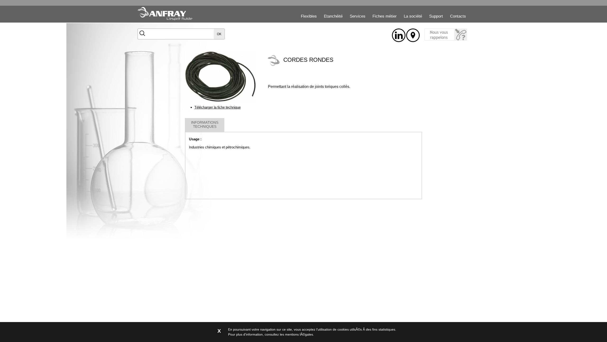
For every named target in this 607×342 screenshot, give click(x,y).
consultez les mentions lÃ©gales (289, 334)
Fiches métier (384, 16)
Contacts (458, 16)
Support (436, 16)
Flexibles (309, 16)
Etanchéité (333, 16)
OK (219, 34)
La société (413, 16)
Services (357, 16)
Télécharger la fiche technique (217, 107)
